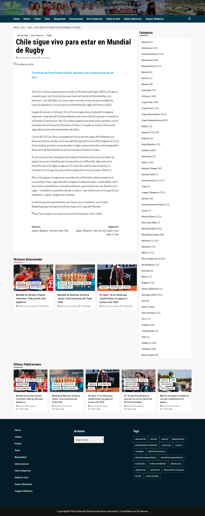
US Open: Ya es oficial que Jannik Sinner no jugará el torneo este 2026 (113, 298)
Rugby (49, 35)
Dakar (145, 126)
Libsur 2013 (140, 470)
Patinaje (146, 270)
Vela (144, 336)
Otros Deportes (94, 18)
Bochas (145, 78)
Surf (144, 300)
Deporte (20, 283)
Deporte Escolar (156, 451)
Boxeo (145, 84)
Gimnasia (146, 156)
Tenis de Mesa (149, 312)
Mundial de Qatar (151, 234)
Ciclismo (146, 96)
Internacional (76, 18)
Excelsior (140, 464)
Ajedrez (145, 42)
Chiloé (178, 445)
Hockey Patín (148, 174)
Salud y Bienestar (133, 18)
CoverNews (126, 511)
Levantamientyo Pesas (153, 204)
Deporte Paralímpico (146, 457)
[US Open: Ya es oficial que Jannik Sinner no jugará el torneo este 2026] (117, 277)
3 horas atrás (44, 306)
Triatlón (146, 324)
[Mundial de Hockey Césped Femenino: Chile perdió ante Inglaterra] (33, 277)
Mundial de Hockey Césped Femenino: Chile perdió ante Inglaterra (31, 298)
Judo (144, 186)
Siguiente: (97, 230)
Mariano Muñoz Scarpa (27, 58)
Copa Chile (147, 102)
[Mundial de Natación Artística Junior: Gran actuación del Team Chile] (75, 277)
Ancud (153, 439)
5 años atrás (45, 58)
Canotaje (146, 90)
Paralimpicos (148, 264)
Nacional (146, 240)
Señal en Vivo (113, 18)
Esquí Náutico (149, 144)
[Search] (189, 19)
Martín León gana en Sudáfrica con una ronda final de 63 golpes (174, 398)
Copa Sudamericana (152, 120)
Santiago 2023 (149, 294)
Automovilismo (149, 54)
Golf (144, 162)
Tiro (144, 318)
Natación (86, 283)
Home (17, 18)
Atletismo (147, 48)
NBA (144, 252)
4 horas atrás (128, 306)
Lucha (145, 210)
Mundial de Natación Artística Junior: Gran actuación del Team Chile (75, 298)
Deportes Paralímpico (172, 457)
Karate (145, 198)
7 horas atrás (167, 409)
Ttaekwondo (148, 330)
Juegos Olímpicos (154, 18)
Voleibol (146, 349)
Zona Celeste (148, 355)
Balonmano (147, 60)
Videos (26, 18)
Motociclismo (148, 216)
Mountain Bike (149, 222)
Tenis (47, 18)
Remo (145, 276)
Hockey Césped (33, 283)
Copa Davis (147, 108)
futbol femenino (157, 464)
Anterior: (50, 228)
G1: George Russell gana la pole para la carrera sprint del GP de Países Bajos (138, 398)
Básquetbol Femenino (146, 445)
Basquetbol (59, 18)
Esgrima (146, 138)
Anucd (164, 439)
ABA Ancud (140, 439)
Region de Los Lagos (174, 470)
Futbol (37, 18)
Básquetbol (178, 439)
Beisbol (145, 72)
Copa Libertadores (151, 114)
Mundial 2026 (149, 228)
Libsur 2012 (175, 464)
